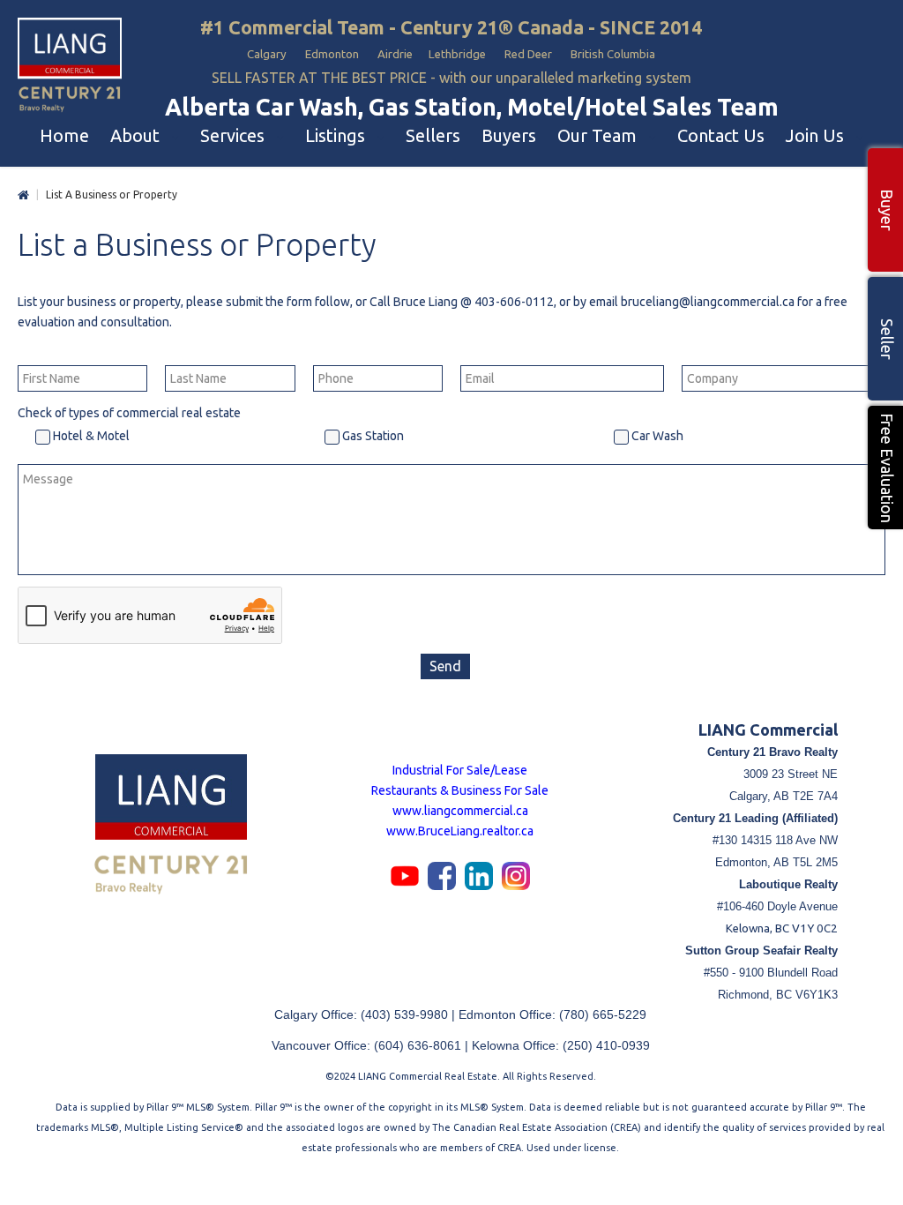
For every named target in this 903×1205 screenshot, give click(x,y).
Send (445, 666)
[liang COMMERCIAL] (70, 66)
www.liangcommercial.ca (460, 811)
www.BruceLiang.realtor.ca (460, 831)
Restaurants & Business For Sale (460, 790)
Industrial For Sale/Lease (459, 770)
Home (23, 195)
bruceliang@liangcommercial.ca (708, 302)
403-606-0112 (514, 302)
